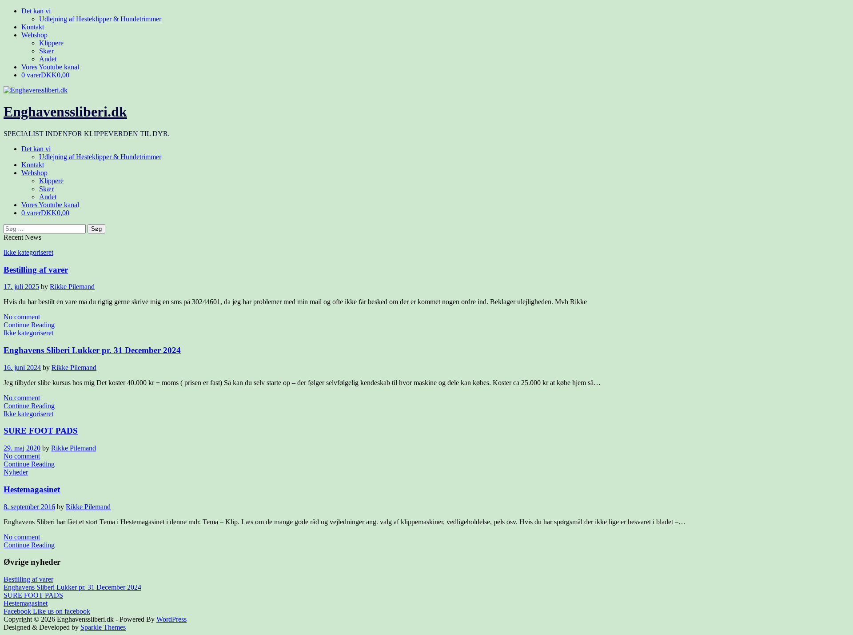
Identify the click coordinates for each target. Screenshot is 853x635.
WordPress (171, 619)
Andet (47, 59)
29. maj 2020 (22, 448)
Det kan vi (36, 11)
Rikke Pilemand (72, 286)
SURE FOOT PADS (41, 430)
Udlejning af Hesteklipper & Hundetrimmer (100, 19)
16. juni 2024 (22, 367)
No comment (22, 317)
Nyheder (16, 472)
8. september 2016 (29, 506)
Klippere (51, 43)
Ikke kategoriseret (28, 252)
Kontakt (32, 27)
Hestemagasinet (32, 489)
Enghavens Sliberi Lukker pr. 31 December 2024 (92, 350)
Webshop (34, 35)
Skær (46, 51)
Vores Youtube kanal (50, 67)
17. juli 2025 (21, 286)
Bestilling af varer (36, 269)
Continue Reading (29, 325)
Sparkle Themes (103, 627)
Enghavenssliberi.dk (65, 112)
